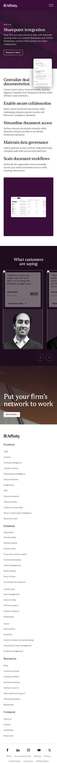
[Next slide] (49, 357)
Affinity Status (42, 761)
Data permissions (11, 496)
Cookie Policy (14, 761)
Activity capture (11, 468)
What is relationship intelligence (18, 513)
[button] (51, 5)
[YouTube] (39, 750)
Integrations (9, 485)
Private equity (10, 537)
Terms (9, 756)
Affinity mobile (10, 502)
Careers (7, 724)
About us (8, 719)
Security (37, 756)
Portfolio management (13, 651)
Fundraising (8, 617)
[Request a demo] (13, 52)
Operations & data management (18, 646)
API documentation (12, 699)
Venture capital (10, 543)
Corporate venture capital (15, 554)
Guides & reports (11, 688)
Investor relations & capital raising (18, 640)
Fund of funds (9, 576)
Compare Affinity (11, 677)
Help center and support (14, 693)
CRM (6, 452)
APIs (6, 491)
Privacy (47, 756)
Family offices (10, 571)
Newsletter (9, 705)
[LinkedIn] (18, 750)
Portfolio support (11, 605)
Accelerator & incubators (15, 582)
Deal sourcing (9, 600)
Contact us (28, 761)
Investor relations (11, 611)
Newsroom (8, 736)
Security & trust (10, 519)
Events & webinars (12, 682)
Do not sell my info (23, 756)
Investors (8, 634)
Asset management (12, 565)
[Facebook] (7, 750)
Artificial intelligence (13, 463)
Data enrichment (11, 479)
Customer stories (11, 671)
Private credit (10, 549)
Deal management (11, 594)
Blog (6, 666)
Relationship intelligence (14, 474)
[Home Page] (11, 5)
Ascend (7, 457)
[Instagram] (28, 750)
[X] (49, 750)
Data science (9, 629)
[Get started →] (12, 414)
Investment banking (12, 560)
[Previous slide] (40, 357)
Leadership (8, 730)
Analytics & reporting (13, 507)
